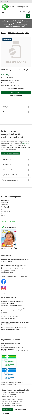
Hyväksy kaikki (7, 409)
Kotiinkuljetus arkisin (7, 272)
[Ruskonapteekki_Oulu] (16, 281)
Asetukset (6, 413)
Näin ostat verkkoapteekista (9, 316)
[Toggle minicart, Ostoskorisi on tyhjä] (28, 11)
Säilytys (5, 107)
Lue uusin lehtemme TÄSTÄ (9, 248)
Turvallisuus (6, 160)
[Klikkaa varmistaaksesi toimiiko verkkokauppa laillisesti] (16, 367)
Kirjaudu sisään (20, 12)
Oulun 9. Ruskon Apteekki (18, 7)
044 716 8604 (6, 206)
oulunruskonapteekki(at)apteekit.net (12, 305)
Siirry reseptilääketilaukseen (10, 153)
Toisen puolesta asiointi (10, 180)
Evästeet (3, 345)
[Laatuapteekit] (16, 220)
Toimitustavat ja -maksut (8, 318)
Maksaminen (6, 165)
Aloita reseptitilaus (16, 92)
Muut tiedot (6, 112)
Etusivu (3, 33)
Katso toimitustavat (16, 96)
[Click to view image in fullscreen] (16, 52)
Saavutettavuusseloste (8, 349)
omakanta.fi (25, 143)
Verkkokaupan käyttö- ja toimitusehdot (12, 347)
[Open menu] (3, 12)
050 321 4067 (10, 303)
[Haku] (28, 16)
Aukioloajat (3, 1)
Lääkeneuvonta (7, 170)
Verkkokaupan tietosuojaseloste (10, 343)
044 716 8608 (6, 208)
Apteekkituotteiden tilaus (10, 175)
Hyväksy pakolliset (20, 409)
